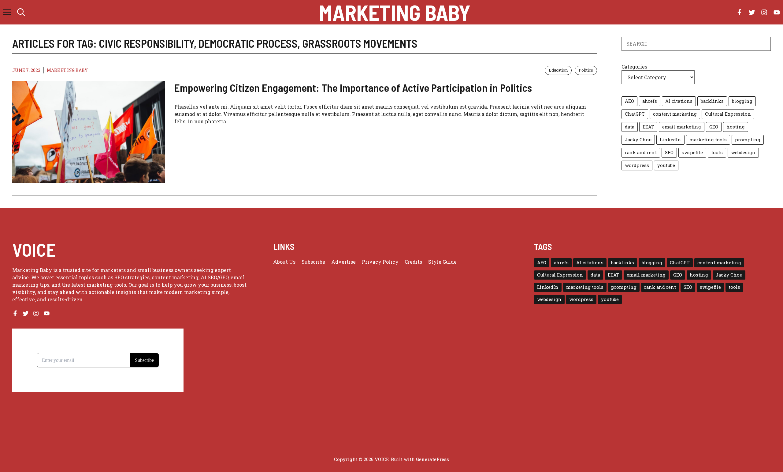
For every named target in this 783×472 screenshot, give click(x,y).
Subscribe (313, 261)
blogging (742, 101)
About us (284, 261)
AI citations (678, 101)
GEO (713, 127)
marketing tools (708, 140)
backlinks (712, 101)
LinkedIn (670, 140)
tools (717, 152)
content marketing (675, 114)
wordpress (637, 165)
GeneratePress (432, 459)
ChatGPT (635, 114)
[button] (21, 12)
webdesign (743, 152)
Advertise (343, 261)
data (629, 127)
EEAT (648, 127)
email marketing (681, 127)
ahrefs (649, 101)
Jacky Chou (638, 140)
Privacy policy (380, 261)
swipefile (692, 152)
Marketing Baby (394, 12)
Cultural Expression (728, 114)
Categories (634, 66)
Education (558, 70)
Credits (413, 261)
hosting (735, 127)
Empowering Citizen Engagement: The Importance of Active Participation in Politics (353, 87)
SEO (669, 152)
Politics (586, 70)
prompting (747, 140)
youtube (666, 165)
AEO (629, 101)
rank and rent (641, 152)
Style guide (442, 261)
